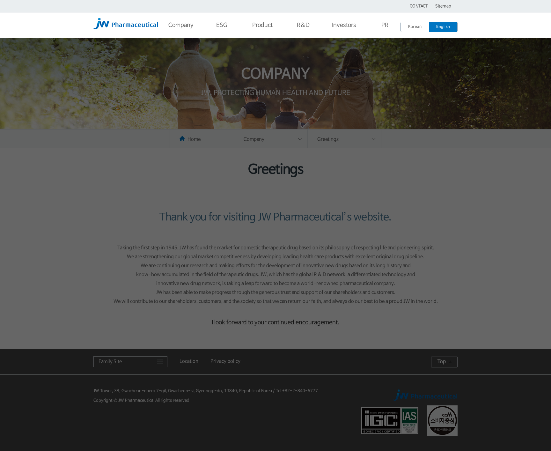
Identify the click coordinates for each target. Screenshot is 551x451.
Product (262, 25)
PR (384, 25)
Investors (344, 25)
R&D (303, 25)
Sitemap (443, 6)
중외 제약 (126, 26)
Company (181, 25)
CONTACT (419, 6)
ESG (221, 25)
